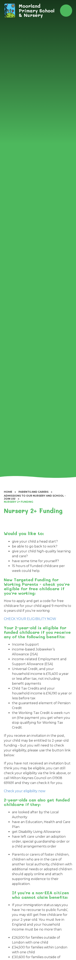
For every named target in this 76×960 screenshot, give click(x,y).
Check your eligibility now (24, 791)
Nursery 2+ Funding (18, 501)
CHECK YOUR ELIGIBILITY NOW (30, 619)
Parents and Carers (33, 491)
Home (8, 491)
